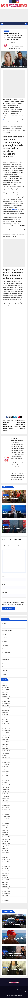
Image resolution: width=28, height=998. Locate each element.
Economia (4, 641)
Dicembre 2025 (6, 701)
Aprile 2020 (5, 855)
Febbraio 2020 (6, 859)
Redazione (12, 42)
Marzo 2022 (5, 803)
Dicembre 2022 (6, 782)
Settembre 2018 (6, 898)
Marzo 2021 (5, 830)
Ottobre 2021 (5, 814)
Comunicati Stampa (7, 630)
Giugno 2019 (5, 877)
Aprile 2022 (5, 800)
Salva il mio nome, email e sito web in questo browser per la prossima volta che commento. (13, 603)
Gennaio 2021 (5, 834)
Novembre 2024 (6, 730)
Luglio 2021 (5, 821)
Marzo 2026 (5, 694)
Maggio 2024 (5, 744)
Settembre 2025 (6, 708)
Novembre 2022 (6, 784)
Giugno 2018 (5, 900)
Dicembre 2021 (6, 809)
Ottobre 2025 (5, 705)
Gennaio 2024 (5, 753)
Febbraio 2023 (6, 778)
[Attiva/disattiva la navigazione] (13, 24)
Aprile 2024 (5, 746)
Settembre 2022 (6, 789)
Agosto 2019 (5, 873)
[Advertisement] (14, 15)
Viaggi (4, 674)
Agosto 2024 (5, 737)
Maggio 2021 (5, 825)
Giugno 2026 (5, 687)
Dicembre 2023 (6, 755)
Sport (3, 663)
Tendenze (4, 670)
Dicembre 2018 (6, 891)
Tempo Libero (5, 667)
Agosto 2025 (5, 710)
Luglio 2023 (5, 766)
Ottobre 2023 (5, 760)
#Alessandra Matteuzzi (18, 46)
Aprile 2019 (5, 882)
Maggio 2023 (5, 771)
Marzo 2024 (5, 748)
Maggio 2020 (5, 852)
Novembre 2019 (6, 866)
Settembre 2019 (6, 870)
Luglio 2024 (5, 739)
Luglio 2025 (5, 712)
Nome (4, 576)
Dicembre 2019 (6, 864)
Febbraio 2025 (6, 723)
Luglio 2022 (5, 794)
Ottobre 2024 (5, 732)
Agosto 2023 (5, 764)
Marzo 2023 (5, 775)
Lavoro (4, 648)
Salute (4, 656)
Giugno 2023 (5, 769)
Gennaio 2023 (5, 780)
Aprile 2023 (5, 773)
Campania (5, 627)
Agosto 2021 (5, 818)
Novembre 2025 (6, 703)
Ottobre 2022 (5, 787)
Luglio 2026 (5, 685)
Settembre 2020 (6, 843)
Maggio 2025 (5, 717)
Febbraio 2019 (6, 886)
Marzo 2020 (5, 857)
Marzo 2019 (5, 884)
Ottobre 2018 (5, 895)
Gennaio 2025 (5, 726)
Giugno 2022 (5, 796)
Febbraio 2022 (6, 805)
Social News (5, 659)
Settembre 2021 (6, 816)
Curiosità (4, 637)
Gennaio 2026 (5, 698)
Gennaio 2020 (5, 861)
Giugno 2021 (5, 823)
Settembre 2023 (6, 762)
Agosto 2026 (5, 683)
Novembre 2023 (6, 757)
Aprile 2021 (5, 827)
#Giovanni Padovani (13, 48)
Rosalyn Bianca (16, 501)
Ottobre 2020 (5, 841)
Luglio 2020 (5, 848)
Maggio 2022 (5, 798)
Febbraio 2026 (6, 696)
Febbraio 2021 (6, 832)
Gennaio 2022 (5, 807)
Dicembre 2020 (6, 836)
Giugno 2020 (5, 850)
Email (4, 584)
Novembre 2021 (6, 812)
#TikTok (18, 48)
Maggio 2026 (5, 689)
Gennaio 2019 (5, 889)
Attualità (4, 623)
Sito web (4, 592)
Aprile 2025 (5, 719)
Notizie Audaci (6, 652)
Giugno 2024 (5, 741)
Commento (5, 548)
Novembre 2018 (6, 893)
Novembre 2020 (6, 839)
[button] (23, 23)
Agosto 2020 (5, 846)
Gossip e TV (5, 645)
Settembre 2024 (6, 735)
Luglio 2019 (5, 875)
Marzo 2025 (5, 721)
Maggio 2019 (5, 879)
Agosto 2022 (5, 791)
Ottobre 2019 (5, 868)
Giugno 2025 (5, 714)
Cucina (4, 634)
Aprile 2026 (5, 692)
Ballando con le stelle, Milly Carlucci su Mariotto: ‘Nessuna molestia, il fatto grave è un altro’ (19, 424)
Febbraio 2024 (6, 751)
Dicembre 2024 (6, 728)
